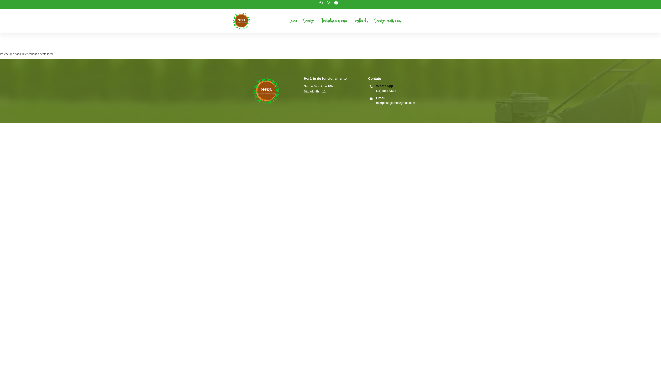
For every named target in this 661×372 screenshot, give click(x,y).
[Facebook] (338, 4)
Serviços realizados (387, 21)
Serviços (308, 21)
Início (293, 21)
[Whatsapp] (323, 4)
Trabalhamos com (334, 21)
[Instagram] (330, 4)
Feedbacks (360, 21)
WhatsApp (384, 86)
